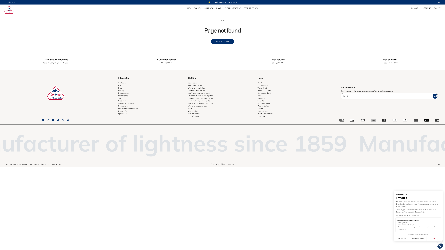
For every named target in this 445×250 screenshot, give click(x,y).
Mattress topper (263, 111)
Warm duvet (262, 88)
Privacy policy (123, 96)
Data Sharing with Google (406, 225)
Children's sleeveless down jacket (200, 98)
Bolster (260, 109)
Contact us (122, 83)
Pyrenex (214, 164)
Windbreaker (193, 111)
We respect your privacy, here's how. (407, 215)
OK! (434, 238)
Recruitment (122, 106)
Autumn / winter (194, 114)
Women (197, 8)
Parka (190, 109)
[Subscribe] (435, 96)
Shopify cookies (403, 223)
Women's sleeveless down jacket (200, 96)
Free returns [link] (278, 59)
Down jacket (192, 83)
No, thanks (402, 238)
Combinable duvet (264, 93)
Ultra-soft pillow (263, 106)
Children (208, 8)
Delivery (121, 90)
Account (427, 8)
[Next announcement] (308, 2)
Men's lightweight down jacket (199, 101)
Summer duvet (262, 85)
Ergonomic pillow (263, 103)
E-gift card (261, 116)
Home (218, 8)
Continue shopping (222, 42)
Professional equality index (128, 109)
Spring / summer (194, 116)
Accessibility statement (126, 103)
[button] (189, 8)
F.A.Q (120, 85)
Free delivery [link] (390, 59)
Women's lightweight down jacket (200, 103)
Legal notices (123, 101)
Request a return (124, 93)
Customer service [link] (166, 59)
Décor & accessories (265, 114)
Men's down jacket (195, 85)
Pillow (259, 96)
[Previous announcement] (136, 2)
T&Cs (120, 98)
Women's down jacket (196, 88)
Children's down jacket (196, 90)
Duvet (259, 83)
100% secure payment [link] (55, 59)
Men (189, 8)
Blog (120, 88)
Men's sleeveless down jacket (199, 93)
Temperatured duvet (265, 90)
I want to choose (418, 238)
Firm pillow (261, 98)
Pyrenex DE (122, 114)
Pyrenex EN (122, 111)
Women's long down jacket (198, 106)
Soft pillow (261, 101)
